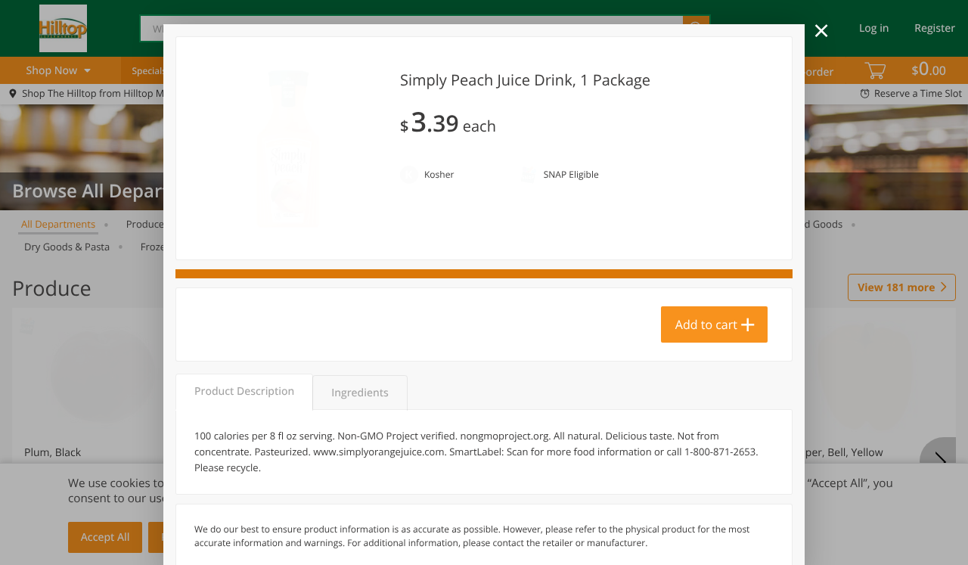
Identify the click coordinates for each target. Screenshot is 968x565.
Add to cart (706, 324)
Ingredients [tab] (359, 393)
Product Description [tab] (244, 391)
